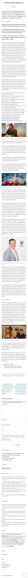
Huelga (10, 537)
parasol (22, 541)
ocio (19, 540)
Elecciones (6, 534)
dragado (3, 534)
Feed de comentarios (6, 565)
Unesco (22, 544)
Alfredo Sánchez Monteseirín (8, 533)
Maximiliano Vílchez (5, 539)
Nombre (4, 419)
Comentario (5, 404)
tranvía (8, 544)
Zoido (11, 546)
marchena (18, 537)
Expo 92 (10, 536)
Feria (13, 536)
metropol (4, 541)
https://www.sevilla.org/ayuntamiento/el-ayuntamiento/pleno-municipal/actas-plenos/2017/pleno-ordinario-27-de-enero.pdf (12, 119)
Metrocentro (23, 539)
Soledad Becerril (22, 542)
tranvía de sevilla (13, 544)
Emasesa (11, 534)
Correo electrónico (6, 424)
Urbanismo (4, 546)
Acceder (3, 562)
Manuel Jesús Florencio (14, 3)
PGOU (5, 542)
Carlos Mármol (5, 554)
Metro (18, 539)
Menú (14, 6)
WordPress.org (5, 567)
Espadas (5, 536)
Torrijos (4, 544)
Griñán (24, 536)
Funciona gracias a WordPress (7, 575)
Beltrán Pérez (17, 533)
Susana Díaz (4, 543)
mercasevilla (13, 539)
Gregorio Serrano (18, 536)
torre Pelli (21, 543)
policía (7, 542)
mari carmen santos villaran (7, 511)
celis (22, 533)
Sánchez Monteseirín (12, 543)
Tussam (19, 544)
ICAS (13, 374)
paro (2, 542)
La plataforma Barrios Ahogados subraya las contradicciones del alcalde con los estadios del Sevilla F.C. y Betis (14, 524)
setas (17, 542)
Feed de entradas (5, 564)
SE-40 (15, 542)
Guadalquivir (4, 537)
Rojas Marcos (11, 542)
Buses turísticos (11, 375)
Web (3, 430)
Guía (7, 537)
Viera (7, 546)
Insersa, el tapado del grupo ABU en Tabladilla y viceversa (13, 494)
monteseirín (12, 540)
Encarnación (16, 534)
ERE (21, 534)
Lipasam (13, 537)
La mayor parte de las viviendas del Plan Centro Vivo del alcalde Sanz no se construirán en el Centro (14, 512)
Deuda (24, 533)
